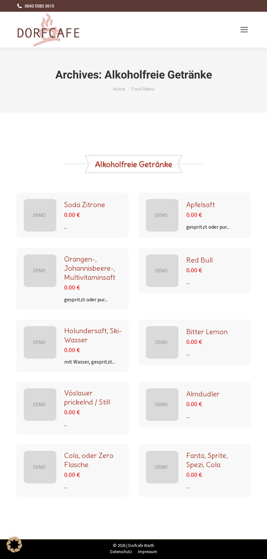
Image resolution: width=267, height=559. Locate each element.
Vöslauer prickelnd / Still (87, 397)
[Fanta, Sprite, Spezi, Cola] (162, 467)
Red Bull (199, 260)
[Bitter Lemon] (162, 342)
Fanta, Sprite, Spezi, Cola (207, 460)
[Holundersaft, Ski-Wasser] (40, 342)
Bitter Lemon (207, 331)
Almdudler (203, 393)
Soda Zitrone (84, 204)
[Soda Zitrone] (40, 215)
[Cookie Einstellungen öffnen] (14, 550)
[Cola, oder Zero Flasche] (40, 467)
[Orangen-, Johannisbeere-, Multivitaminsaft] (40, 270)
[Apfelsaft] (162, 215)
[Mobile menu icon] (244, 29)
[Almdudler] (162, 404)
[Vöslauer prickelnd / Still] (40, 404)
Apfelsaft (200, 204)
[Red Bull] (162, 270)
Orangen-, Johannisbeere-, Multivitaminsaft (89, 268)
